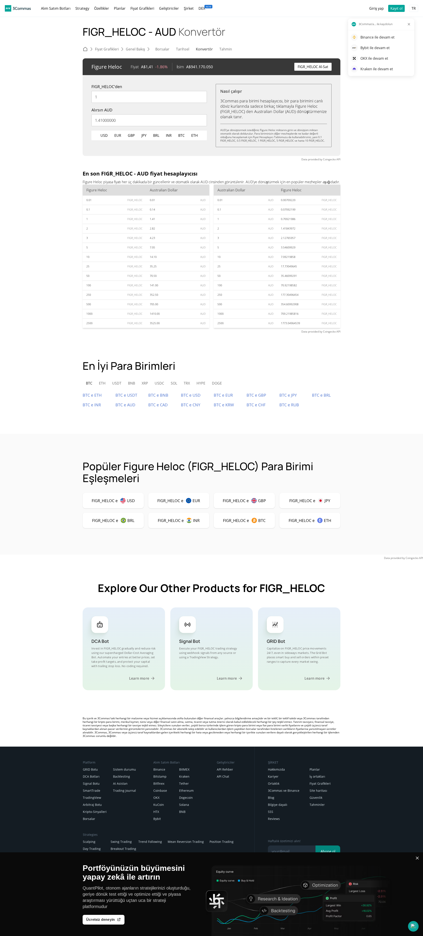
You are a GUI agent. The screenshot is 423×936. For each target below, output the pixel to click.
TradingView (92, 797)
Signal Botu (91, 783)
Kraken (184, 776)
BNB (182, 812)
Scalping (89, 842)
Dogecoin (186, 797)
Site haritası (318, 790)
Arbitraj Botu (92, 805)
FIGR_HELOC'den (106, 86)
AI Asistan (120, 783)
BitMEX (184, 769)
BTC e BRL (321, 395)
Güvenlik (316, 797)
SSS (270, 812)
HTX (156, 812)
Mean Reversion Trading (186, 842)
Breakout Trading (123, 849)
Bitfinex (158, 783)
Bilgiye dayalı (277, 805)
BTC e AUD (125, 404)
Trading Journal (124, 790)
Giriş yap (376, 8)
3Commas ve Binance (283, 790)
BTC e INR (92, 404)
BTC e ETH (92, 395)
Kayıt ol (396, 8)
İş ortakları (317, 776)
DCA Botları (91, 776)
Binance (159, 769)
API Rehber (225, 769)
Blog (271, 797)
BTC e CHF (256, 404)
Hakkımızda (276, 769)
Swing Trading (121, 842)
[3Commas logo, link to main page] (18, 8)
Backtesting (121, 776)
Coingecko (329, 159)
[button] (413, 926)
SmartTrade (91, 790)
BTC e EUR (223, 395)
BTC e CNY (190, 404)
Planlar (315, 769)
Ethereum (186, 790)
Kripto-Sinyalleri (95, 812)
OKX (156, 797)
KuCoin (158, 805)
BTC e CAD (158, 404)
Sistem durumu (124, 769)
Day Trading (92, 849)
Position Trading (222, 842)
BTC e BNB (158, 395)
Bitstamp (160, 776)
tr (414, 8)
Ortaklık (273, 783)
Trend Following (150, 842)
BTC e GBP (256, 395)
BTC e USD (190, 395)
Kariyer (273, 776)
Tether (184, 783)
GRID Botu (90, 769)
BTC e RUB (289, 404)
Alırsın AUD (101, 110)
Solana (184, 805)
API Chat (223, 776)
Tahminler (317, 805)
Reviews (274, 819)
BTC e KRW (224, 404)
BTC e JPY (288, 395)
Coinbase (160, 790)
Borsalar (89, 819)
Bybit (157, 819)
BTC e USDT (126, 395)
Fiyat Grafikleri (320, 783)
